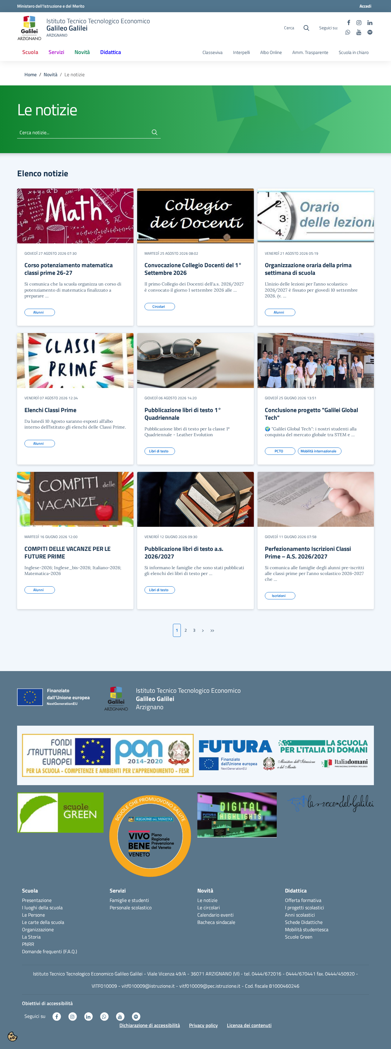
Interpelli (241, 52)
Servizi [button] (56, 52)
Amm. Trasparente (310, 52)
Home (30, 74)
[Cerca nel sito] (306, 28)
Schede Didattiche (304, 922)
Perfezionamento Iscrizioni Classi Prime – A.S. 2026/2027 (308, 552)
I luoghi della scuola (42, 907)
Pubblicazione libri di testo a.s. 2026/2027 (183, 552)
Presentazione (37, 900)
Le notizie (207, 900)
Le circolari (208, 907)
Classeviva (213, 52)
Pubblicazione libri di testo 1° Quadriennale (182, 413)
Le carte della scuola (43, 922)
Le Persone (33, 914)
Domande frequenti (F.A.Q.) (49, 951)
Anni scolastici (300, 914)
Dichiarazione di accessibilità (149, 1025)
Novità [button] (82, 52)
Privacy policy (203, 1025)
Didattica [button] (110, 52)
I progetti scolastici (304, 907)
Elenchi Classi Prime (50, 410)
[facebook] (348, 23)
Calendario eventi (215, 914)
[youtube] (359, 33)
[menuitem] (30, 52)
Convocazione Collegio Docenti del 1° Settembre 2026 (193, 268)
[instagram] (359, 23)
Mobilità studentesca (306, 929)
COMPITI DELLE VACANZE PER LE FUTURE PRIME (67, 552)
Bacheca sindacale (216, 922)
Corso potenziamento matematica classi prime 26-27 (68, 268)
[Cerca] (154, 132)
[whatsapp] (348, 33)
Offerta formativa (303, 900)
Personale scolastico (131, 907)
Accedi (365, 6)
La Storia (31, 936)
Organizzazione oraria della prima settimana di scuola (308, 268)
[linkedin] (370, 23)
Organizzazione (38, 929)
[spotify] (370, 33)
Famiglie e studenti (129, 900)
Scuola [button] (30, 52)
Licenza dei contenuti (249, 1025)
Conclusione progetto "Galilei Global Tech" (311, 413)
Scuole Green (298, 936)
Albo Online (271, 52)
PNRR (28, 944)
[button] (108, 758)
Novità (50, 74)
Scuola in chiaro (354, 52)
